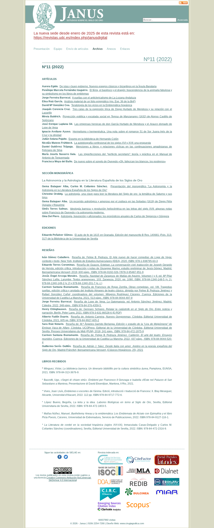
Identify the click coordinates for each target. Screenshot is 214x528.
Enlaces (125, 48)
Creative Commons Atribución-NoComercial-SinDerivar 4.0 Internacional (68, 478)
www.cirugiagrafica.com (132, 523)
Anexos (111, 48)
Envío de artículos (77, 48)
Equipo (58, 48)
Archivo (98, 48)
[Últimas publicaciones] (183, 3)
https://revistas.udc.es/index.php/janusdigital (70, 38)
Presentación (42, 48)
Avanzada (182, 20)
